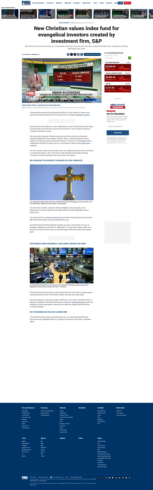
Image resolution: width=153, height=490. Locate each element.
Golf (42, 454)
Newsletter (122, 477)
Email (81, 54)
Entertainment (101, 411)
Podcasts (109, 3)
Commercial (119, 413)
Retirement (25, 425)
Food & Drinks (101, 421)
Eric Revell (27, 54)
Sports (43, 438)
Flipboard (112, 477)
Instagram (106, 477)
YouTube (109, 477)
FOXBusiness (35, 54)
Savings (24, 419)
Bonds (61, 419)
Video (102, 3)
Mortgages (25, 411)
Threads (74, 54)
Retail (61, 428)
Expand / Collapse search (116, 3)
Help (67, 477)
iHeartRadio (129, 477)
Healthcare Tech (26, 449)
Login (120, 3)
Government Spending (47, 411)
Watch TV (127, 3)
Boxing (43, 449)
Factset (75, 479)
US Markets (63, 413)
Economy (50, 3)
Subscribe (117, 133)
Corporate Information (103, 454)
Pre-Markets (63, 430)
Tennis (43, 456)
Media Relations (101, 452)
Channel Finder (101, 441)
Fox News (100, 460)
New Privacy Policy (43, 477)
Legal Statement (43, 480)
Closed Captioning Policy (104, 456)
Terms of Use (121, 138)
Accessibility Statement (104, 458)
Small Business (45, 415)
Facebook (68, 54)
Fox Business (26, 3)
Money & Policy (45, 413)
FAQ (98, 449)
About (99, 438)
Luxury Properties (121, 415)
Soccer (43, 452)
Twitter (71, 54)
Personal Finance (38, 3)
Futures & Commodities (66, 417)
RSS (119, 477)
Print (78, 54)
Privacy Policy (112, 138)
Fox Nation (100, 462)
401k (23, 423)
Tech (95, 3)
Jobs (98, 443)
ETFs (61, 421)
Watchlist (68, 3)
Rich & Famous (101, 413)
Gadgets (24, 445)
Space (24, 456)
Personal (118, 411)
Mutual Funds (63, 432)
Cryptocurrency (64, 415)
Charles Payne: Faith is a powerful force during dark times (41, 105)
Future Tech (25, 452)
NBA (42, 443)
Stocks (62, 411)
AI (22, 454)
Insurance (24, 421)
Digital (23, 441)
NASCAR (43, 447)
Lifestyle (76, 3)
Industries (62, 425)
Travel (99, 415)
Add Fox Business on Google (93, 54)
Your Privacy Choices (58, 477)
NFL (42, 441)
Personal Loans (26, 417)
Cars (98, 417)
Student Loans (26, 413)
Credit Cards (25, 415)
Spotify (126, 477)
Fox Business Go (102, 464)
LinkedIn (116, 477)
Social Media (25, 443)
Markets (59, 3)
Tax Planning (25, 428)
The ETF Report (64, 23)
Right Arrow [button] (150, 14)
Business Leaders (65, 423)
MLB (42, 445)
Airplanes (100, 419)
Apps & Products (102, 466)
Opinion (62, 438)
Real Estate (86, 3)
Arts (98, 423)
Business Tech (26, 447)
